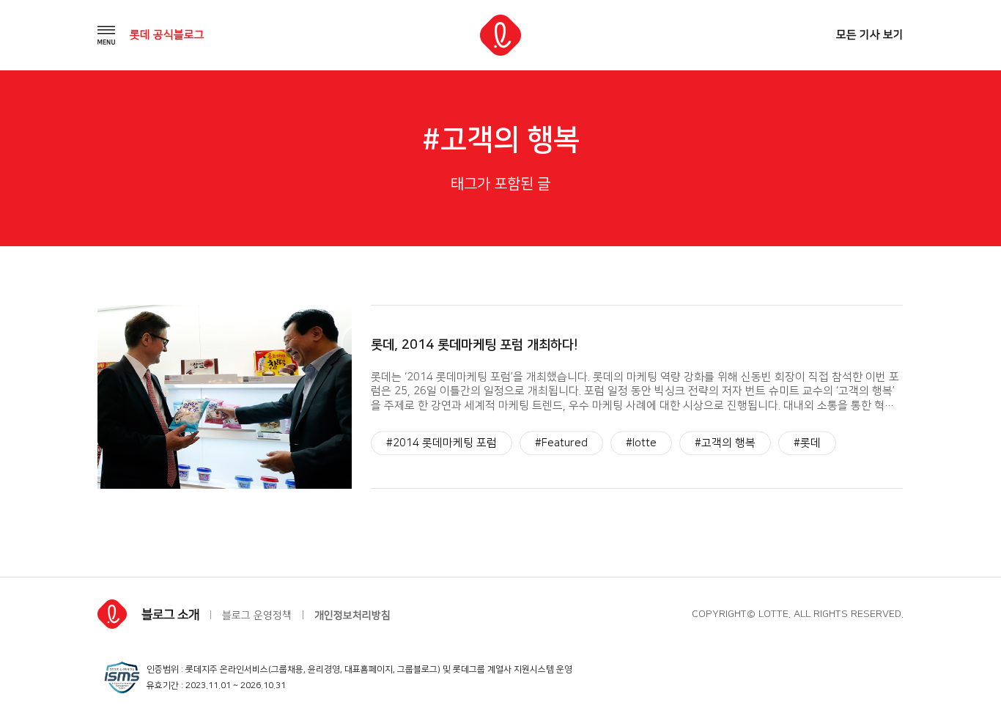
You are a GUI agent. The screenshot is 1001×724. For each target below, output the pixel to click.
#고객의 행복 (725, 443)
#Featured (561, 443)
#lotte (641, 443)
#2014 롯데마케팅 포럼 (441, 443)
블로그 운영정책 (257, 615)
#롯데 (807, 443)
